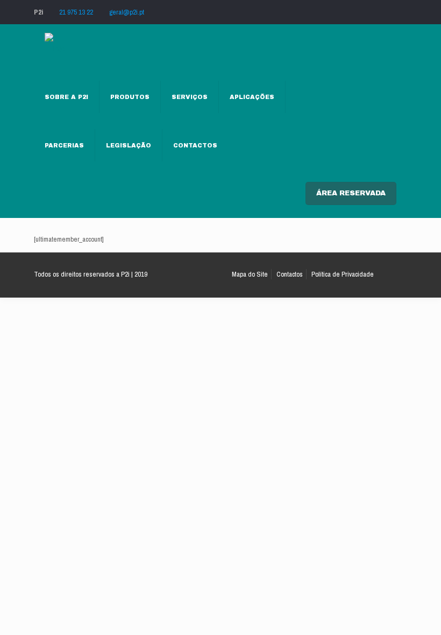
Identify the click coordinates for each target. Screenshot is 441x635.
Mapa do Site (250, 274)
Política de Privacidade (342, 274)
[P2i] (55, 48)
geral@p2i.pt (126, 12)
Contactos (289, 274)
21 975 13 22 (76, 12)
